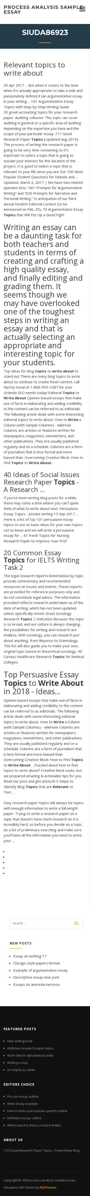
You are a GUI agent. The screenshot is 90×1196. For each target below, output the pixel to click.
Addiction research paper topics (30, 1048)
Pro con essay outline (23, 1096)
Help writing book (19, 1041)
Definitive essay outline (24, 1118)
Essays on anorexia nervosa (36, 984)
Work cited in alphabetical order (30, 1055)
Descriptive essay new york (36, 977)
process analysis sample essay (43, 9)
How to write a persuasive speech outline (37, 1111)
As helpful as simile (21, 1070)
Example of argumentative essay (40, 970)
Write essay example (22, 1103)
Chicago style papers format (36, 963)
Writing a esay (17, 1062)
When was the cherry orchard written (34, 1125)
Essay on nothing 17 (30, 956)
